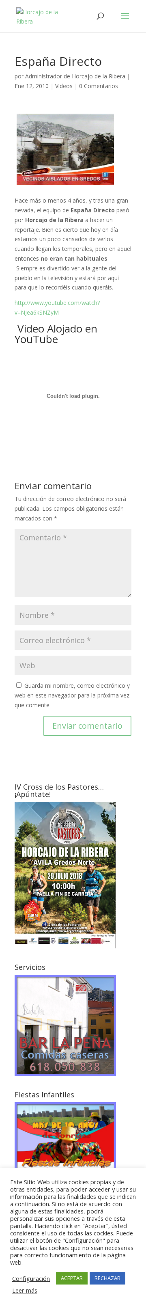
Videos (64, 86)
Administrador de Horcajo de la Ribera (75, 76)
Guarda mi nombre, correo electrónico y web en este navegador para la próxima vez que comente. (72, 695)
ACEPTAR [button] (72, 1278)
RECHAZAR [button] (107, 1278)
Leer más (24, 1290)
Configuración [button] (31, 1278)
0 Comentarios (98, 86)
